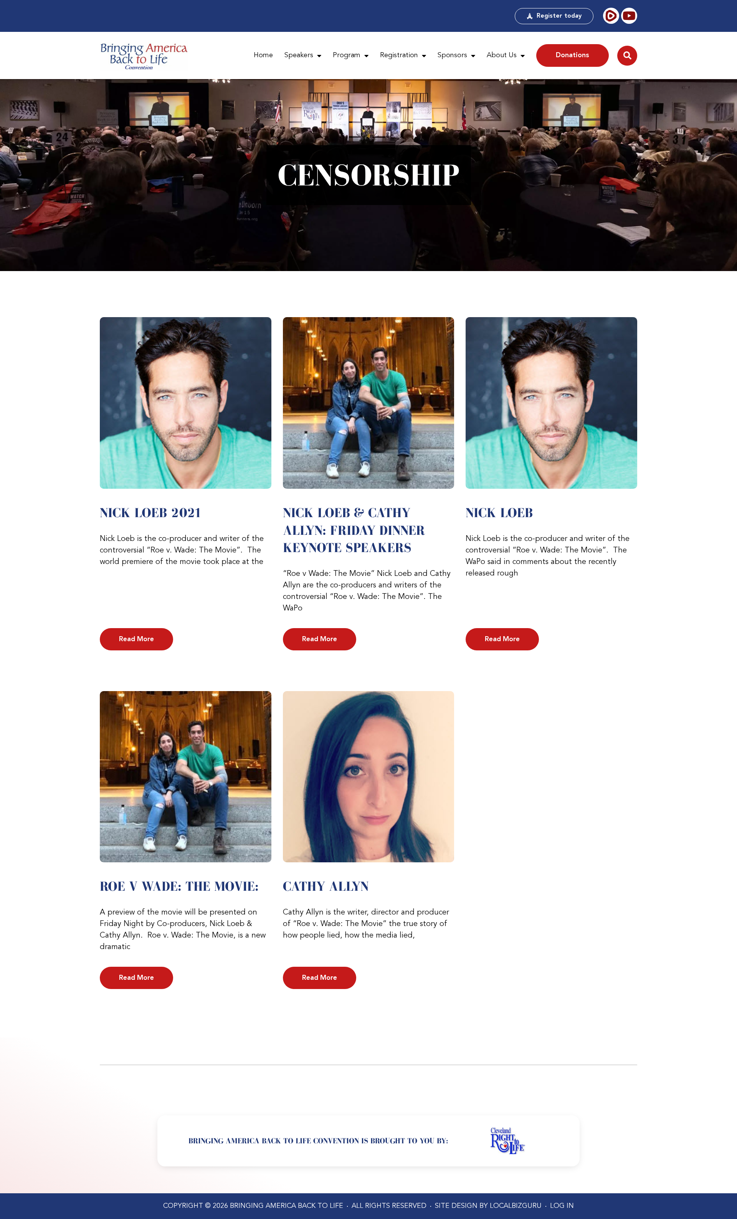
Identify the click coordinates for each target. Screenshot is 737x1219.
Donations (572, 55)
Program (346, 55)
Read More (136, 639)
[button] (627, 56)
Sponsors (452, 55)
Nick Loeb (499, 512)
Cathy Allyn (325, 886)
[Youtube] (629, 16)
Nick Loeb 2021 (151, 512)
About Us (502, 55)
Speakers (298, 55)
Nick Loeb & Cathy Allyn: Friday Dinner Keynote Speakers (354, 530)
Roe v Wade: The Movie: (179, 886)
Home (263, 55)
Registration (399, 55)
